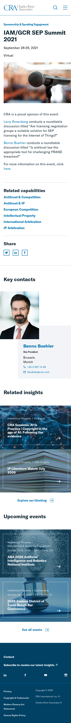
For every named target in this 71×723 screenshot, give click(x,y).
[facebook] (25, 675)
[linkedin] (5, 675)
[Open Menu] (65, 7)
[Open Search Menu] (55, 7)
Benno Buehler (15, 143)
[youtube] (45, 675)
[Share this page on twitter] (6, 253)
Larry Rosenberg (16, 122)
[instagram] (65, 675)
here (7, 169)
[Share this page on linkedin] (16, 253)
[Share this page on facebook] (25, 253)
